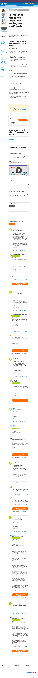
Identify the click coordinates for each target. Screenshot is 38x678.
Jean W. (13, 438)
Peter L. (14, 408)
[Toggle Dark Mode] (26, 3)
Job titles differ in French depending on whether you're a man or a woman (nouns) (4, 49)
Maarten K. (14, 334)
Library (14, 9)
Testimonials (3, 667)
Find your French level (23, 119)
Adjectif (10, 137)
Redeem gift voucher (17, 667)
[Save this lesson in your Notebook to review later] (4, 28)
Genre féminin (11, 139)
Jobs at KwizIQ (28, 665)
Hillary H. (14, 358)
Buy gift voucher (16, 665)
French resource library (18, 663)
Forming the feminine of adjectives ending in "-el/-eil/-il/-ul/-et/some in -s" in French (4, 73)
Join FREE (32, 3)
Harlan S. (14, 292)
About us (15, 668)
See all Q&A (11, 205)
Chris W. (13, 425)
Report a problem (4, 31)
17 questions (3, 30)
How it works (3, 663)
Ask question (12, 223)
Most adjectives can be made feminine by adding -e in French (4, 57)
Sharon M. (15, 229)
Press (27, 667)
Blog (27, 663)
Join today (24, 286)
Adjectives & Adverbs (13, 10)
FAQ (2, 665)
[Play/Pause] (26, 51)
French (11, 9)
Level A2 (23, 9)
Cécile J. (14, 380)
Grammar (18, 9)
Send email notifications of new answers (17, 221)
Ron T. (13, 535)
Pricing (2, 668)
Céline (13, 254)
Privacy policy (3, 677)
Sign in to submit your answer (20, 284)
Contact (27, 668)
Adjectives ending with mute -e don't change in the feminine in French (3, 64)
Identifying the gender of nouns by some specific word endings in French (4, 41)
